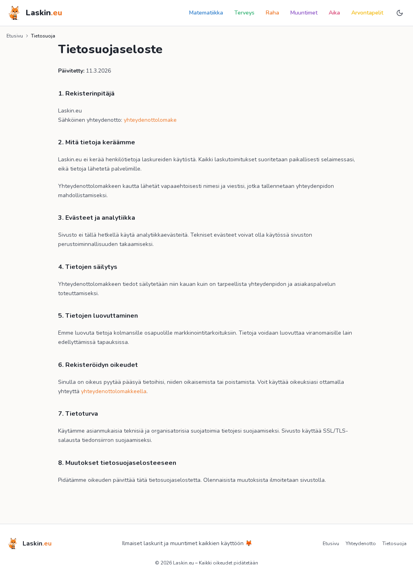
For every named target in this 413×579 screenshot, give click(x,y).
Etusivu (14, 36)
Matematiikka (206, 13)
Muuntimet (303, 13)
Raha (272, 13)
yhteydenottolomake (150, 120)
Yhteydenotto (361, 543)
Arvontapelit (367, 13)
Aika (334, 13)
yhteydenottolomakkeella (113, 391)
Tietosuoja (394, 543)
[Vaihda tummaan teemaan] (400, 13)
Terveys (244, 13)
